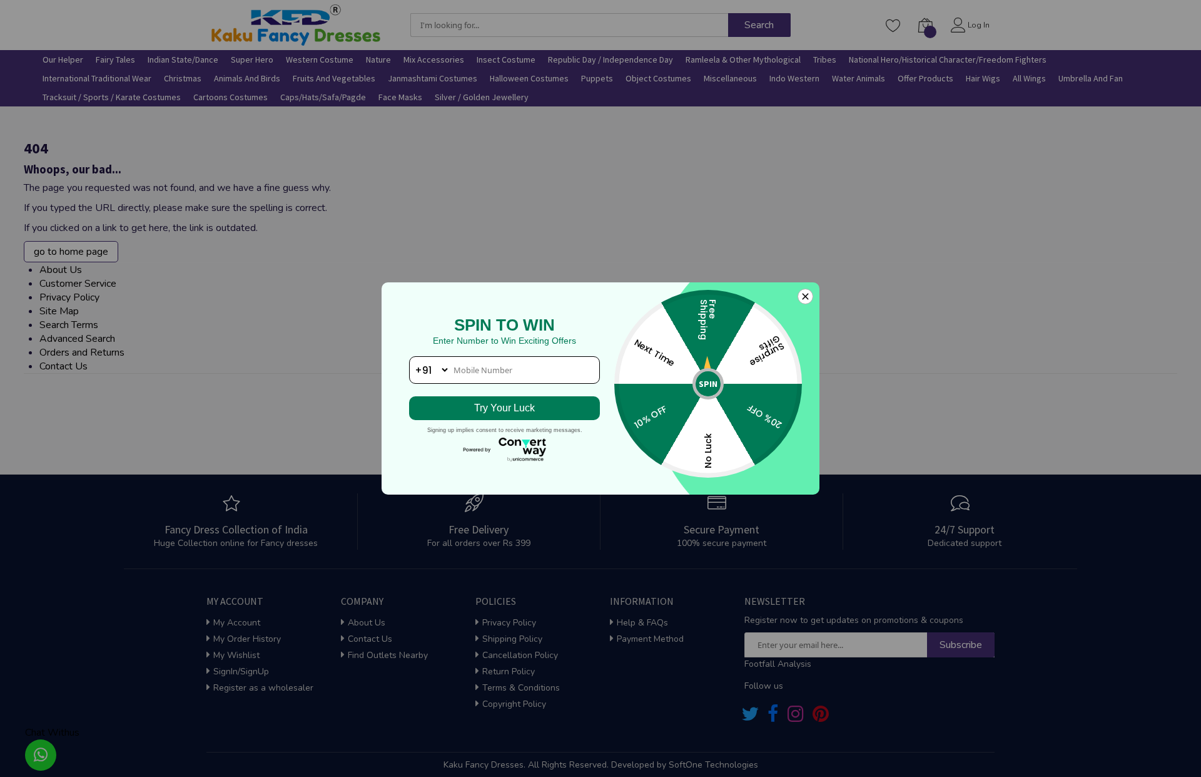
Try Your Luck (504, 408)
